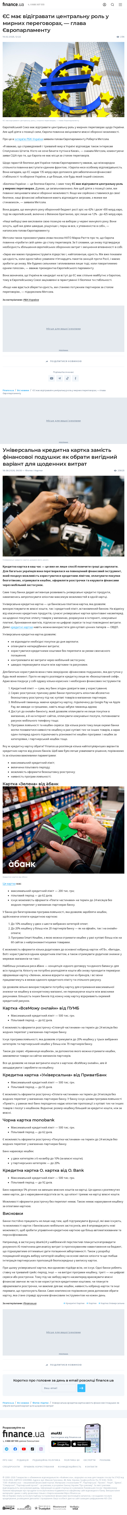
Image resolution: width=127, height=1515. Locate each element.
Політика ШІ (72, 1460)
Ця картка (9, 883)
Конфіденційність (69, 1467)
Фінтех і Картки (34, 470)
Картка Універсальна (111, 1303)
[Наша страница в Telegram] (7, 1449)
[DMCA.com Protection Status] (9, 1511)
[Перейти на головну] (13, 4)
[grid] (63, 904)
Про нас (8, 1460)
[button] (81, 1388)
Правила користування (39, 1467)
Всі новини (23, 390)
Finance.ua (8, 390)
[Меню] (120, 4)
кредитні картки (22, 627)
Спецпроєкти (11, 1467)
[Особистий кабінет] (104, 4)
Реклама (105, 1460)
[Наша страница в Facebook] (15, 1449)
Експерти (90, 1460)
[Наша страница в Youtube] (24, 1449)
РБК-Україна (31, 299)
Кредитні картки (74, 1303)
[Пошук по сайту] (112, 4)
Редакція (23, 1460)
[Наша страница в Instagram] (41, 1449)
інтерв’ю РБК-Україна (29, 139)
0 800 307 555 (37, 5)
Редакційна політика (46, 1460)
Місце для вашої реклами (63, 328)
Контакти (91, 1467)
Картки (91, 1303)
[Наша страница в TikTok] (32, 1449)
